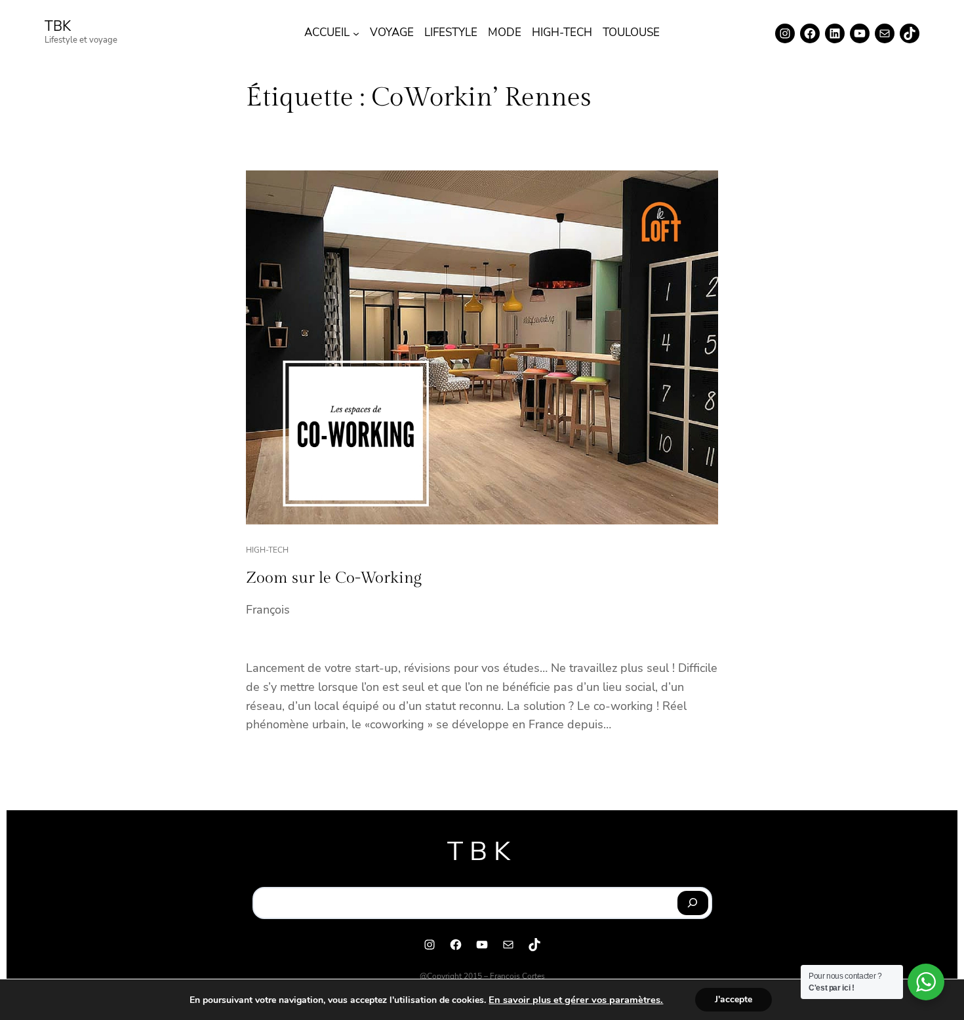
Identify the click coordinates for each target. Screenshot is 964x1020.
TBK (58, 26)
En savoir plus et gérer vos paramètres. (576, 1000)
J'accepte (733, 999)
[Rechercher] (692, 903)
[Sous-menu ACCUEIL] (356, 33)
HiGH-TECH (267, 550)
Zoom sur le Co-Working (334, 578)
